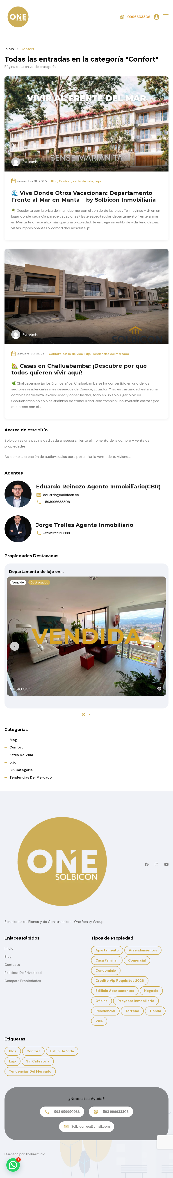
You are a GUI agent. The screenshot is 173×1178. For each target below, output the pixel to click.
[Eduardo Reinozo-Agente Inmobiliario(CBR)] (18, 494)
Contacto (12, 964)
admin (33, 162)
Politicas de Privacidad (23, 973)
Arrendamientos (143, 950)
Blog (54, 181)
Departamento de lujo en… (36, 571)
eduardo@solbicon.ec (61, 495)
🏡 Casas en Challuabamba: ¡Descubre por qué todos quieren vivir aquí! (79, 369)
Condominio (106, 970)
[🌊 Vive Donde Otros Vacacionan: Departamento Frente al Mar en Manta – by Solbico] (86, 123)
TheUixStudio (35, 1154)
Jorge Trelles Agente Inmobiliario (84, 525)
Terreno (132, 1011)
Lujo (98, 181)
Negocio (151, 991)
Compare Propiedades (23, 981)
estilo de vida (83, 181)
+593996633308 (56, 502)
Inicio (9, 49)
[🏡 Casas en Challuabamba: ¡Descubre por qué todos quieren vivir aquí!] (86, 296)
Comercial (137, 960)
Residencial (105, 1011)
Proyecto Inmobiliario (136, 1001)
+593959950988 (56, 533)
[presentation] (14, 646)
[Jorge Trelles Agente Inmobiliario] (18, 528)
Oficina (101, 1001)
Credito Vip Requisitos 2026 (120, 980)
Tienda (155, 1011)
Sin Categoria (21, 770)
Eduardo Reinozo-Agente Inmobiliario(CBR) (98, 486)
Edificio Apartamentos (115, 991)
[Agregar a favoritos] (159, 689)
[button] (165, 17)
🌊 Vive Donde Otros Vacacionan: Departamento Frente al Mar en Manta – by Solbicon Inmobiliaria (83, 196)
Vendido (18, 582)
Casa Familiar (107, 960)
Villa (99, 1021)
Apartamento (107, 950)
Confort (65, 181)
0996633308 (138, 16)
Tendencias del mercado (110, 354)
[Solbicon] (18, 16)
